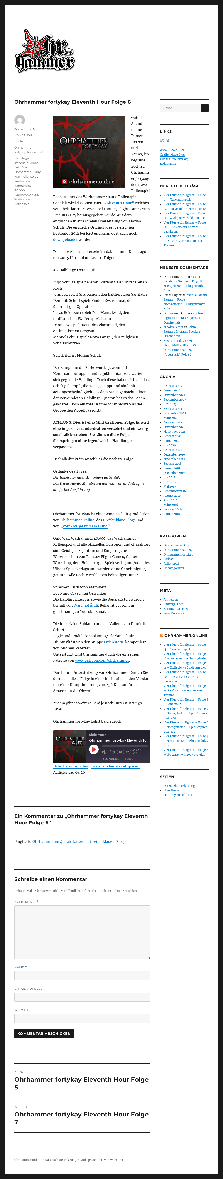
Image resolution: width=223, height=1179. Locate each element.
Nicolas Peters (173, 327)
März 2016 (171, 505)
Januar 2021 (172, 441)
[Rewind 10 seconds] (112, 752)
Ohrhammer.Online (77, 520)
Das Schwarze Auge (177, 545)
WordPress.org (174, 613)
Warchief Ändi (86, 605)
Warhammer (23, 181)
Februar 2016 (173, 509)
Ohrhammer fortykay (178, 554)
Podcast (169, 559)
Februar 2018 (173, 464)
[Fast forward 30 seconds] (129, 752)
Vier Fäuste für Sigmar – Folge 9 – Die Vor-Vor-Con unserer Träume (186, 240)
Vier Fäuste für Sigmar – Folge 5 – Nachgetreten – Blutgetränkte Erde (186, 740)
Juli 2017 (169, 477)
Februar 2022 (173, 422)
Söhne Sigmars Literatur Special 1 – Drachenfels (184, 318)
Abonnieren (111, 759)
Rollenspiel (35, 152)
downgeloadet (65, 239)
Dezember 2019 (174, 454)
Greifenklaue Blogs (119, 520)
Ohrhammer (23, 172)
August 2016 (172, 496)
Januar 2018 (172, 468)
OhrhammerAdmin (28, 129)
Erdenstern (113, 642)
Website (21, 1010)
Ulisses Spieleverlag (174, 159)
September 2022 (175, 413)
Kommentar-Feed (176, 609)
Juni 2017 (170, 482)
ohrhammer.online (186, 636)
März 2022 (171, 418)
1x (120, 752)
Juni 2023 (170, 404)
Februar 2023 (173, 409)
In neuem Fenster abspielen (115, 766)
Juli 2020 (170, 445)
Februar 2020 (173, 450)
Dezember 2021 (174, 427)
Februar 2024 (173, 386)
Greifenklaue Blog (172, 154)
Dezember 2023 (174, 395)
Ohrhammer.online (27, 1160)
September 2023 (175, 399)
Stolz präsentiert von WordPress (102, 1160)
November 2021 (174, 432)
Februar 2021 (173, 436)
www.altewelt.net (172, 150)
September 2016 (175, 491)
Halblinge (21, 158)
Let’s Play (21, 167)
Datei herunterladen (70, 766)
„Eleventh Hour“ (119, 203)
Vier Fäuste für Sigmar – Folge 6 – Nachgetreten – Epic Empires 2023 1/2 (186, 727)
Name (20, 967)
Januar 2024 (172, 390)
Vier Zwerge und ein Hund (85, 526)
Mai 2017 (170, 486)
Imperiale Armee (26, 162)
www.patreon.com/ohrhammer (102, 660)
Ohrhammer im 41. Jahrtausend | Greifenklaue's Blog (78, 841)
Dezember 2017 (174, 473)
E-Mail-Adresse (29, 989)
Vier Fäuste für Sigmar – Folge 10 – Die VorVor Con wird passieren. (185, 227)
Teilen (129, 759)
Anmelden (171, 599)
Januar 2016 (172, 514)
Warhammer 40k (26, 194)
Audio (18, 141)
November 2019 (174, 459)
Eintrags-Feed (174, 604)
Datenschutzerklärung (179, 786)
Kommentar (26, 901)
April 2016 (171, 500)
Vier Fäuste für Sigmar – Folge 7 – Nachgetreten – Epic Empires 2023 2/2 (186, 713)
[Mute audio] (105, 752)
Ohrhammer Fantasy (178, 550)
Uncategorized (174, 568)
